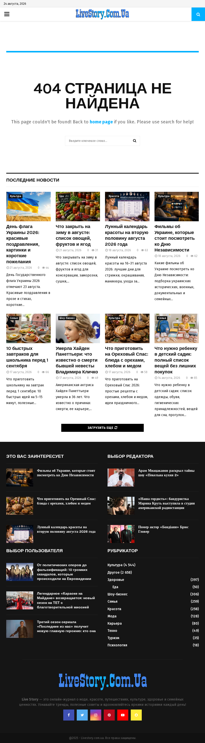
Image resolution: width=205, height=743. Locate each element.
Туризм (113, 638)
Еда (62, 196)
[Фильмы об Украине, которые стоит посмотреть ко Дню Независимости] (176, 206)
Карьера (115, 623)
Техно (112, 631)
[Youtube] (122, 715)
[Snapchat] (136, 715)
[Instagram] (95, 715)
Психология (117, 645)
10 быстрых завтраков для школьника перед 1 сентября (27, 357)
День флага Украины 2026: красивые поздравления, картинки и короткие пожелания (23, 244)
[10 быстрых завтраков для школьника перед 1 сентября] (28, 328)
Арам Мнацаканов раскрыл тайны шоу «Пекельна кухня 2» (166, 473)
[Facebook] (68, 715)
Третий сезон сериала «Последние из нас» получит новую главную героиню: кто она (66, 626)
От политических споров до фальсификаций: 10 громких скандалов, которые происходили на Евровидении (64, 572)
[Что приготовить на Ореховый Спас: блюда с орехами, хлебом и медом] (127, 328)
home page (101, 122)
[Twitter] (82, 715)
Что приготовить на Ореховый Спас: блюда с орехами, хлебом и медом (126, 357)
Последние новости (32, 180)
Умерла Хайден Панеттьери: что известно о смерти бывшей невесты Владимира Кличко (77, 360)
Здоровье (116, 580)
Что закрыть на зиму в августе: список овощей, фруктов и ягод (73, 235)
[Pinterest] (109, 715)
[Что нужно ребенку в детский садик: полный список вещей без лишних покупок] (176, 328)
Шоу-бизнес (67, 318)
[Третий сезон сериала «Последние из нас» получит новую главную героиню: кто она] (19, 629)
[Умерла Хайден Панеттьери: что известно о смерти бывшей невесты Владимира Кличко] (78, 328)
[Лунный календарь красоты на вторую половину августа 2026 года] (127, 206)
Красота (114, 196)
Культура (15, 196)
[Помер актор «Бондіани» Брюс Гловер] (121, 534)
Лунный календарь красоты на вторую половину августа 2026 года (126, 235)
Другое (114, 572)
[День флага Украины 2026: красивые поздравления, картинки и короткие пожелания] (28, 206)
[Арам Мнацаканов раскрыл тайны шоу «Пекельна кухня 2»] (121, 478)
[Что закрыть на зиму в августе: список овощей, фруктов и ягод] (78, 206)
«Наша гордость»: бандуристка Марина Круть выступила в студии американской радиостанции (166, 503)
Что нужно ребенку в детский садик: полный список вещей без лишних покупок (175, 360)
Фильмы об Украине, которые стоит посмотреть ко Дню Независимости (174, 238)
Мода (112, 616)
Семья (14, 318)
